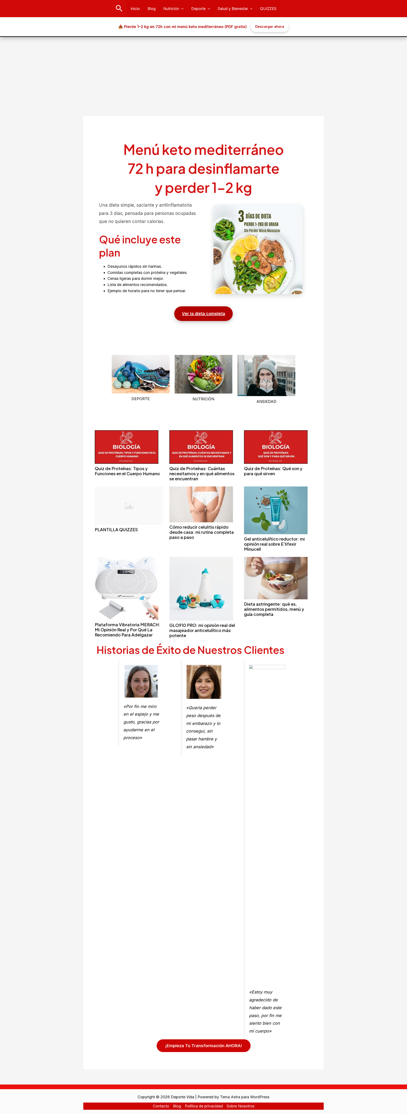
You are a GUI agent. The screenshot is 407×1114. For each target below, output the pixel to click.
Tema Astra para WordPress (244, 1097)
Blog (152, 8)
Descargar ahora (269, 26)
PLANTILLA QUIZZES (116, 529)
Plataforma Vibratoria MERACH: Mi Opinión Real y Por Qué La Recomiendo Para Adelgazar (127, 629)
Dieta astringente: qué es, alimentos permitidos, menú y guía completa (274, 609)
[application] (181, 8)
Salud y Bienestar (233, 8)
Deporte (198, 8)
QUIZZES (268, 8)
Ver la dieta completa (203, 313)
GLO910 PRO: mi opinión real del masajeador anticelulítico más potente (202, 630)
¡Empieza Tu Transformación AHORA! (203, 1045)
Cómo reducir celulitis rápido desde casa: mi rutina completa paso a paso (201, 532)
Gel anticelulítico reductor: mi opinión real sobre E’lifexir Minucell (274, 544)
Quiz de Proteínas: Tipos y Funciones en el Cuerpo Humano (127, 471)
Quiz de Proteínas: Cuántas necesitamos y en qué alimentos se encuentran (201, 473)
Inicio (135, 8)
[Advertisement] (203, 68)
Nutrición (171, 8)
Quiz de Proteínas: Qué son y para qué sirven (273, 471)
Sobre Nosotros (240, 1106)
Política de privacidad (204, 1106)
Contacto (161, 1106)
